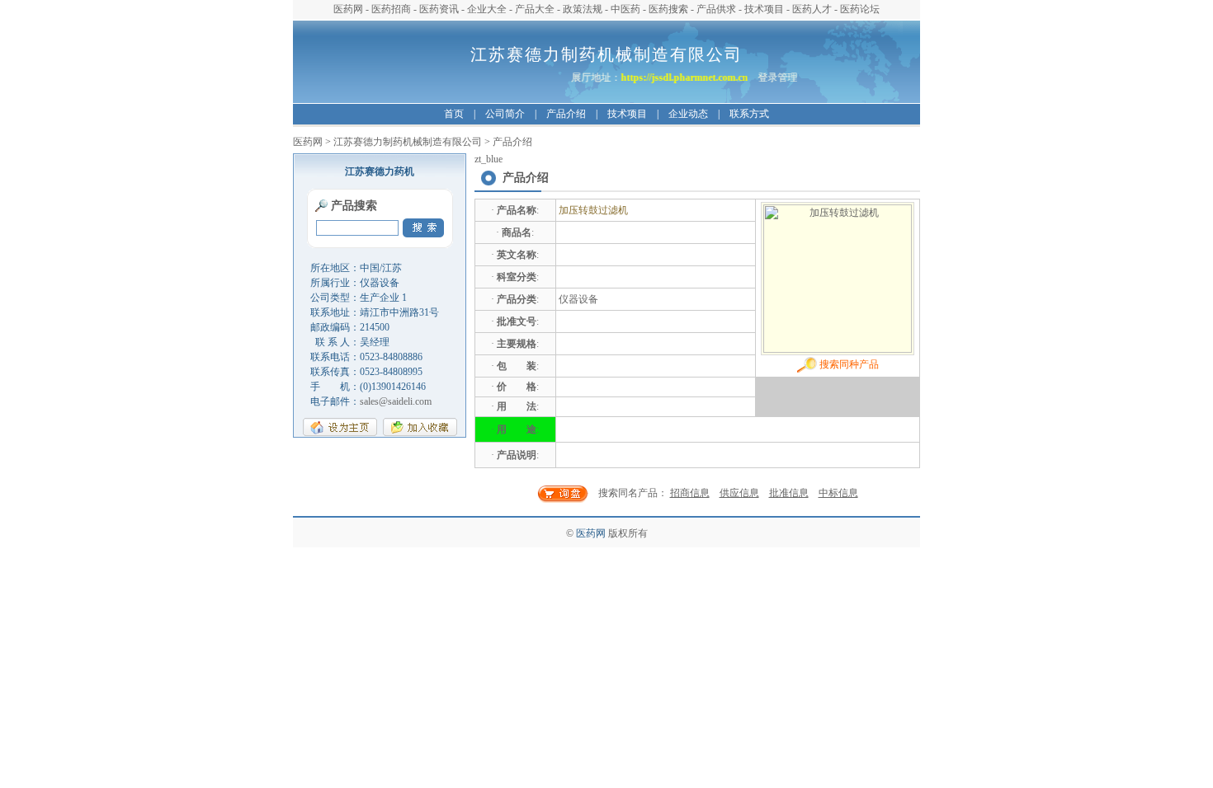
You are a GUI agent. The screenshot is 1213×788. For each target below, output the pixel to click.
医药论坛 (860, 9)
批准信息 (789, 493)
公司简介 (505, 114)
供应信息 (739, 493)
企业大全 (487, 9)
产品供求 (716, 9)
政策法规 (582, 9)
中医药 (625, 9)
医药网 (348, 9)
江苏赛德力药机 (379, 171)
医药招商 (391, 9)
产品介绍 (566, 114)
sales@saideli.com (396, 401)
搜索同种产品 (848, 364)
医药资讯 (439, 9)
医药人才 (812, 9)
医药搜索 (668, 9)
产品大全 (535, 9)
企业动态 (688, 114)
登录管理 (781, 77)
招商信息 (690, 493)
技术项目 (764, 9)
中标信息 (838, 493)
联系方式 (749, 114)
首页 (454, 114)
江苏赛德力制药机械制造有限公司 (407, 142)
